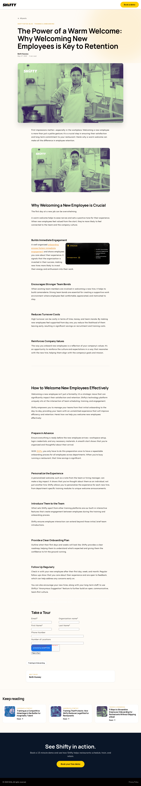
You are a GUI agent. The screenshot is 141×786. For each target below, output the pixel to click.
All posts (23, 18)
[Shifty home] (9, 5)
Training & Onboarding (36, 663)
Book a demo (129, 4)
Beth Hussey (35, 677)
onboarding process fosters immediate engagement (45, 248)
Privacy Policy (133, 782)
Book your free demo (70, 764)
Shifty (39, 451)
